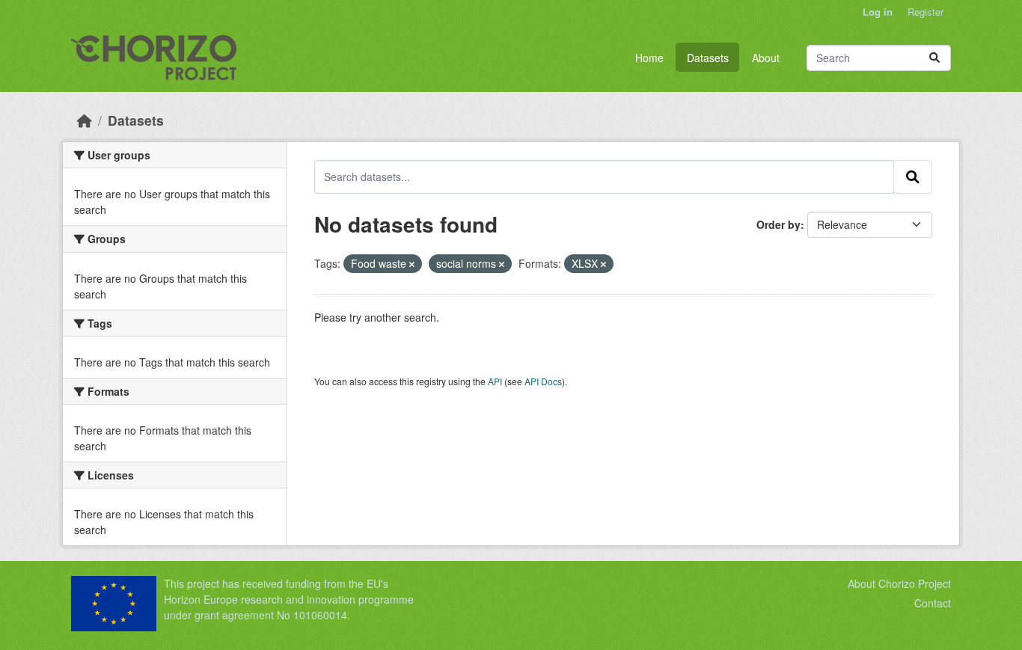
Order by (778, 224)
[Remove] (411, 264)
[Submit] (934, 58)
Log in (878, 11)
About (766, 57)
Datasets (708, 57)
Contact (932, 602)
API (495, 381)
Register (925, 11)
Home (649, 57)
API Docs (543, 381)
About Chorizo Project (899, 583)
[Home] (84, 120)
